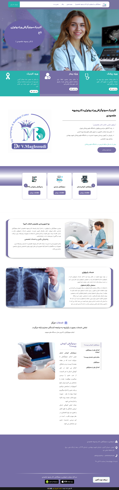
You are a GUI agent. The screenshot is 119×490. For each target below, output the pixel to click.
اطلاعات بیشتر (84, 193)
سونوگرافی (96, 362)
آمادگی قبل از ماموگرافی (92, 367)
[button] (116, 40)
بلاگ (63, 4)
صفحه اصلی (69, 4)
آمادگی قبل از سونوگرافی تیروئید (92, 351)
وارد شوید (114, 89)
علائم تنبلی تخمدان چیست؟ (91, 357)
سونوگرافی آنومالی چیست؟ (91, 345)
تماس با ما (56, 4)
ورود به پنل (14, 4)
